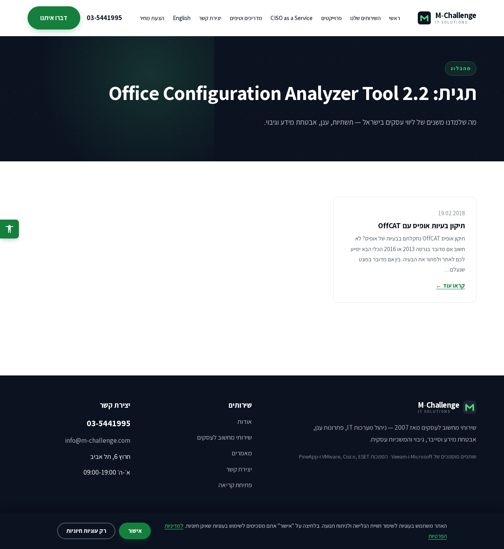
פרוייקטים (331, 18)
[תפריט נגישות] (9, 229)
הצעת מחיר (151, 18)
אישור (135, 530)
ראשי (394, 18)
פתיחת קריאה (235, 485)
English (182, 18)
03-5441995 (104, 17)
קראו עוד (450, 285)
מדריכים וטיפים (246, 18)
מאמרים (242, 453)
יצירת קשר (210, 18)
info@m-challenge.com (97, 440)
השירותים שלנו (365, 18)
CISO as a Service (292, 18)
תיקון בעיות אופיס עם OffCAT (421, 225)
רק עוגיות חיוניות (86, 530)
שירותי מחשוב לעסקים (224, 437)
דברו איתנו (53, 17)
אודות (244, 421)
